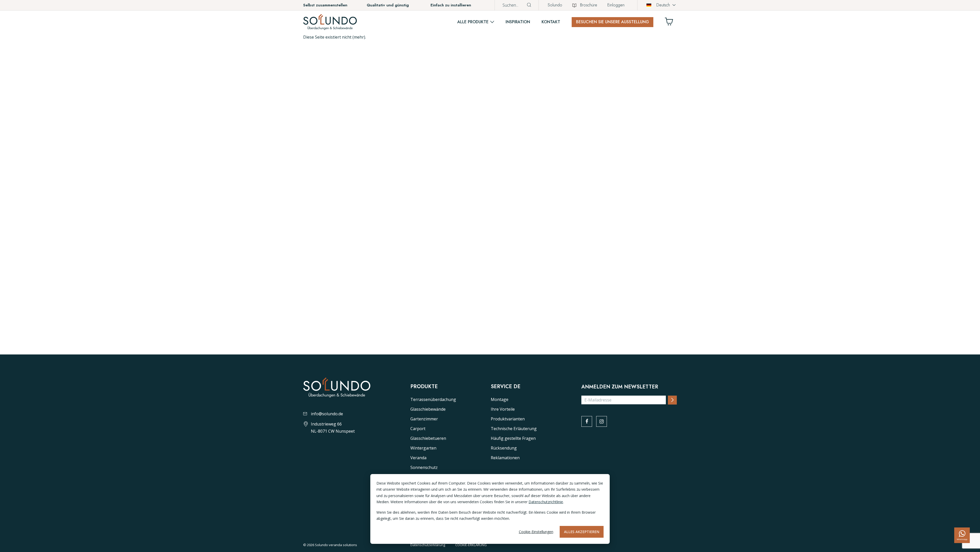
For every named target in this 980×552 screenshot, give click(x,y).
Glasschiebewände (428, 409)
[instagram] (601, 421)
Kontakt (551, 22)
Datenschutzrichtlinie (546, 501)
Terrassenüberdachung (433, 399)
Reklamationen (505, 458)
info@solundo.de (327, 414)
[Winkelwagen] (671, 23)
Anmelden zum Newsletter (619, 386)
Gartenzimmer (424, 419)
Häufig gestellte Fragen (513, 438)
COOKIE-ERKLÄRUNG (471, 545)
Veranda (418, 458)
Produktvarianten (508, 419)
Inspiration (518, 22)
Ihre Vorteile (503, 409)
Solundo (555, 5)
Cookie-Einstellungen (536, 531)
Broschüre (588, 5)
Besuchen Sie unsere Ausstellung (612, 22)
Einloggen (615, 5)
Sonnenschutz (424, 467)
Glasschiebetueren (428, 438)
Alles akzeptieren (581, 531)
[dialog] (490, 509)
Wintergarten (423, 448)
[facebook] (586, 421)
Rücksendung (504, 448)
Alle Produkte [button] (472, 22)
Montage (499, 399)
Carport (417, 428)
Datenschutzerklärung (427, 545)
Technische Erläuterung (514, 428)
